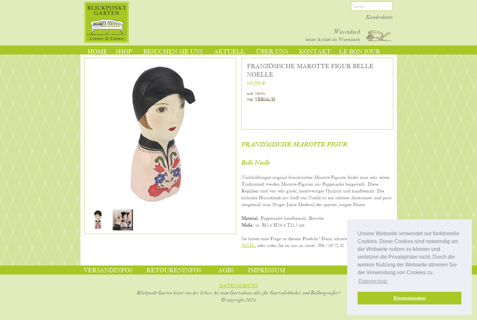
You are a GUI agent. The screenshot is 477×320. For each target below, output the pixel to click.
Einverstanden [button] (410, 298)
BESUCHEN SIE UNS (173, 51)
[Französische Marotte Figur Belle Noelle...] (97, 229)
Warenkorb (347, 32)
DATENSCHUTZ (238, 286)
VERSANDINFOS (108, 270)
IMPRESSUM (266, 270)
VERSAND (265, 99)
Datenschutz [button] (373, 281)
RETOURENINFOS (173, 270)
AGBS (226, 270)
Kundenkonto (379, 17)
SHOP (124, 51)
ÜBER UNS (272, 51)
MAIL (248, 246)
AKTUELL (229, 51)
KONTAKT (315, 51)
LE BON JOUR (359, 51)
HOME (97, 51)
